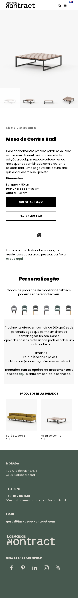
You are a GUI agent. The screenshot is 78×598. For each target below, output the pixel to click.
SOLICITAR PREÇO (31, 202)
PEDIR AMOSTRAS (31, 215)
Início (9, 128)
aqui (22, 374)
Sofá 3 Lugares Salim (15, 437)
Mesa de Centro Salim (51, 437)
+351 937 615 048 (18, 496)
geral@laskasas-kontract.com (30, 521)
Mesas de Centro (26, 128)
